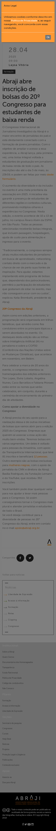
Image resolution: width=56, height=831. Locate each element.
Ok (48, 37)
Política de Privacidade (24, 20)
